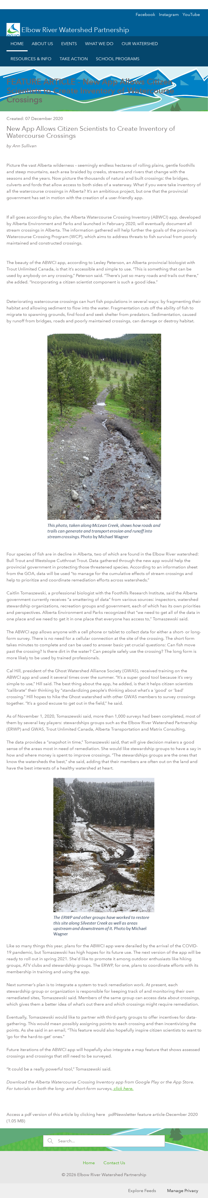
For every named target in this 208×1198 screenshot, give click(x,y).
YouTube (191, 14)
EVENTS (69, 43)
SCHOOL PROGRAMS (117, 58)
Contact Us (114, 1162)
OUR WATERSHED (140, 43)
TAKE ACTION (74, 58)
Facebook (145, 14)
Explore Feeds (142, 1190)
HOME (17, 43)
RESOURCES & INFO (31, 58)
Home (89, 1162)
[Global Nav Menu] (7, 4)
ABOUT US (42, 43)
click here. (123, 1088)
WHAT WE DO (99, 43)
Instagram (169, 14)
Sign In (193, 4)
